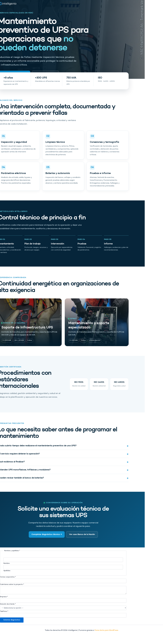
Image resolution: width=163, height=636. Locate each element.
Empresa (4, 597)
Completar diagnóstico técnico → (46, 534)
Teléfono (4, 611)
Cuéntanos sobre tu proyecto (12, 584)
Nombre (6, 563)
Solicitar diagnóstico (11, 620)
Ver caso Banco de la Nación (82, 534)
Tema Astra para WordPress (106, 630)
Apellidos (6, 571)
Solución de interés (8, 604)
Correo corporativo (8, 577)
